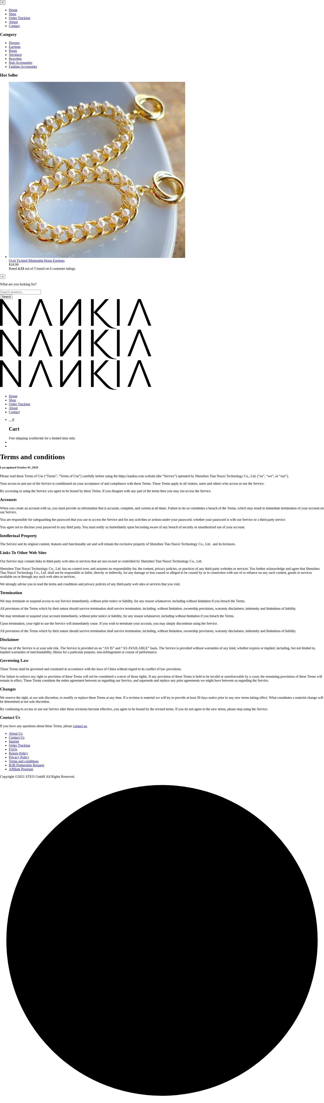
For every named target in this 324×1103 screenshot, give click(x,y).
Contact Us (16, 737)
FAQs (13, 749)
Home (13, 10)
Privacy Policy (19, 757)
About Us (15, 733)
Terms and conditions (24, 761)
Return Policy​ (18, 753)
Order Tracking (19, 18)
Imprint (14, 741)
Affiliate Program (21, 769)
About (13, 22)
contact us (80, 726)
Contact (14, 26)
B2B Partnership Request (26, 765)
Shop (12, 14)
